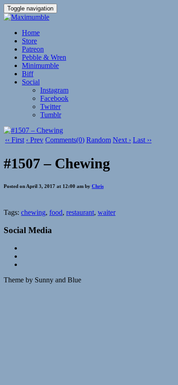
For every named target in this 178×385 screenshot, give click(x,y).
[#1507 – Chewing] (33, 130)
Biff (27, 74)
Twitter (50, 106)
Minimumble (40, 65)
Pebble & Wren (44, 57)
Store (29, 41)
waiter (106, 212)
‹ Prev (34, 140)
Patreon (33, 49)
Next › (122, 140)
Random (98, 140)
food (56, 212)
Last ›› (142, 140)
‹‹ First (14, 140)
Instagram (54, 90)
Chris (98, 186)
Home (31, 32)
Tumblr (50, 115)
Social (31, 82)
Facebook (54, 98)
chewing (33, 212)
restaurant (80, 212)
